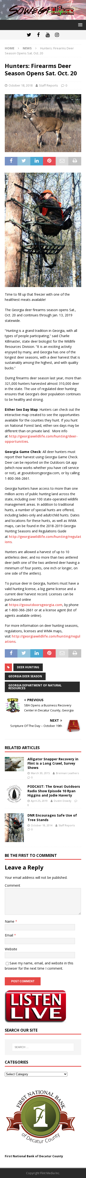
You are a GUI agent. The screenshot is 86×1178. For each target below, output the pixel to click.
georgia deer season (25, 676)
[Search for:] (43, 1047)
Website (11, 949)
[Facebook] (38, 35)
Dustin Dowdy (62, 800)
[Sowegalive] (43, 17)
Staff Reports (48, 85)
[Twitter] (29, 35)
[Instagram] (57, 35)
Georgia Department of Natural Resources (35, 686)
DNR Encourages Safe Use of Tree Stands (52, 817)
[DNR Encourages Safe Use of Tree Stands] (14, 827)
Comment (12, 885)
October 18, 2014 (41, 825)
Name (10, 921)
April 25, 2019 (39, 800)
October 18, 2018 (20, 85)
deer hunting (28, 667)
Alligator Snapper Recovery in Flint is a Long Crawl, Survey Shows (52, 763)
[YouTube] (47, 35)
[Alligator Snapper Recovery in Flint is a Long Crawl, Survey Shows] (14, 764)
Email (9, 935)
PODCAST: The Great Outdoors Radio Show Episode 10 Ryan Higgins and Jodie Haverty (53, 790)
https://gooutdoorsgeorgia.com (35, 604)
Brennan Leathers (67, 773)
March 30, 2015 (40, 773)
